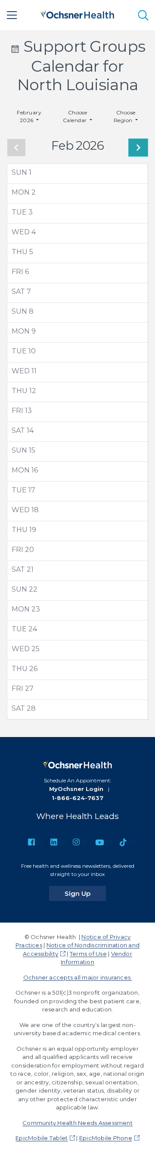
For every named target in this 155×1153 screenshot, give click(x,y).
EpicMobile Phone (105, 1137)
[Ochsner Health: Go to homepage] (77, 13)
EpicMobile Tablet (42, 1137)
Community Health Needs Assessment (77, 1122)
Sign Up (85, 893)
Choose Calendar (75, 116)
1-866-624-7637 (77, 797)
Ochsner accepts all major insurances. (77, 977)
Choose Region (125, 116)
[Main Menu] (12, 15)
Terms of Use (88, 953)
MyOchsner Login (76, 788)
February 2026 (29, 116)
